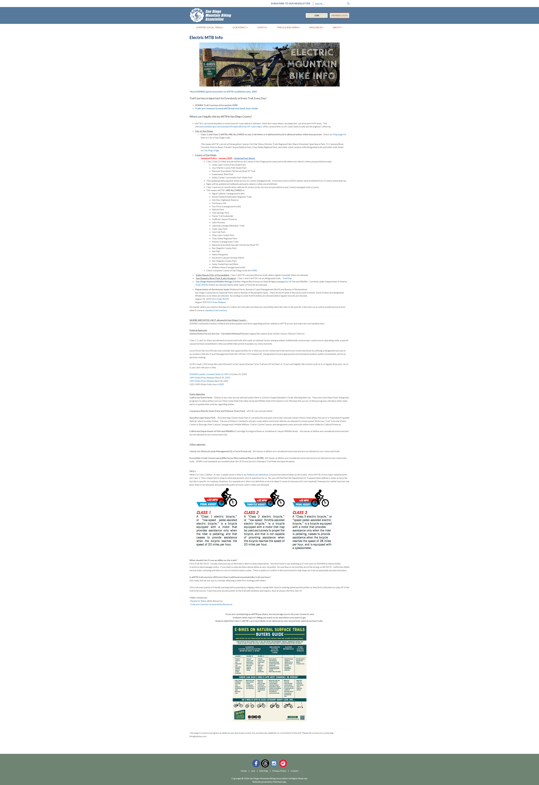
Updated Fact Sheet (244, 158)
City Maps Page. (211, 150)
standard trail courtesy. (216, 310)
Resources (316, 27)
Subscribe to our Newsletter (290, 3)
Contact (294, 770)
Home (244, 770)
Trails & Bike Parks (288, 27)
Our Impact (240, 27)
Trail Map (287, 278)
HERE (235, 105)
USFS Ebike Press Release (201, 377)
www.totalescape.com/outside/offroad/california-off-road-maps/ (230, 126)
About (337, 27)
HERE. (254, 270)
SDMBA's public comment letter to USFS (209, 374)
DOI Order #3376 (220, 299)
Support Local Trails (209, 27)
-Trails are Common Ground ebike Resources (210, 604)
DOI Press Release (217, 302)
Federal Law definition (257, 474)
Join (253, 770)
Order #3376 (201, 284)
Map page (338, 134)
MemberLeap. (280, 781)
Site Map (263, 770)
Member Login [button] (339, 15)
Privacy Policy (279, 770)
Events (261, 27)
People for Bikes (198, 601)
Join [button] (316, 15)
